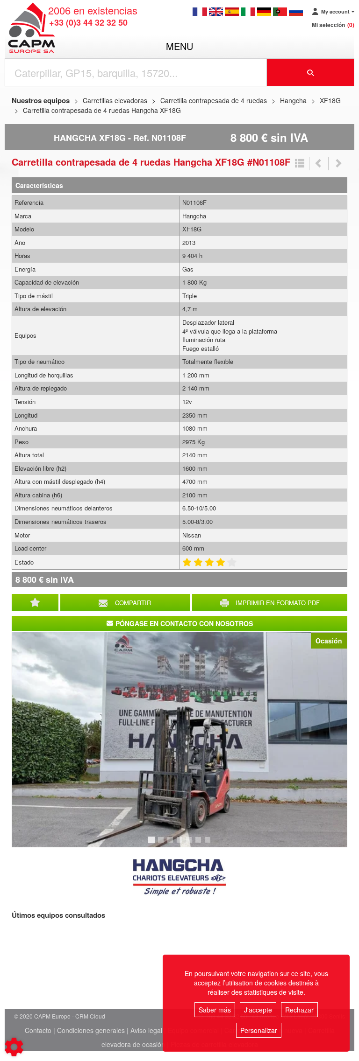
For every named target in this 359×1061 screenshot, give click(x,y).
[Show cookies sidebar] (14, 1047)
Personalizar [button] (258, 1030)
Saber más (215, 1009)
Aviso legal (146, 1030)
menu (179, 46)
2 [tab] (162, 844)
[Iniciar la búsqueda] (310, 72)
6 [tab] (199, 844)
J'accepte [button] (258, 1009)
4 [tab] (181, 844)
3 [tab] (171, 844)
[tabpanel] (179, 739)
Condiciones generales (91, 1030)
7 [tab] (209, 844)
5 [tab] (190, 844)
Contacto (38, 1030)
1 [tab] (153, 844)
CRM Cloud (90, 1016)
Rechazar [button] (299, 1009)
